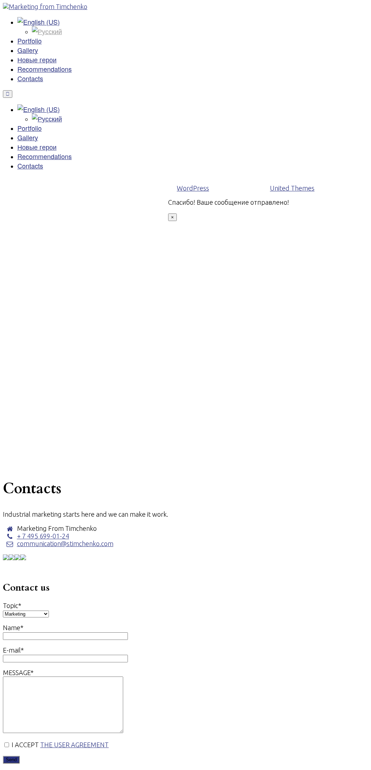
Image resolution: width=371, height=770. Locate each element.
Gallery (27, 50)
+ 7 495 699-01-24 (43, 536)
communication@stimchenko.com (65, 543)
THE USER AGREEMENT (74, 744)
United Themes (292, 188)
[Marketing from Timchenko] (45, 6)
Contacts (30, 78)
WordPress (193, 188)
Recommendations (44, 69)
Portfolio (29, 40)
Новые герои (37, 59)
